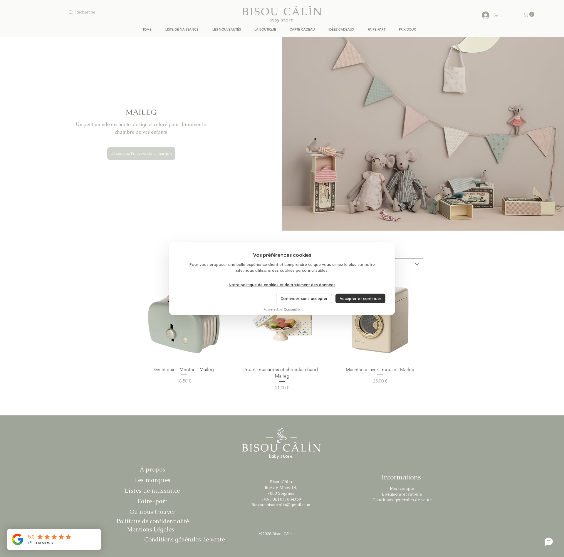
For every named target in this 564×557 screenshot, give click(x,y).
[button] (529, 14)
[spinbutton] (183, 393)
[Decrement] (145, 393)
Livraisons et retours (402, 494)
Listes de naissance (152, 490)
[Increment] (222, 393)
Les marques (152, 480)
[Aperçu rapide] (184, 319)
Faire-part (152, 501)
